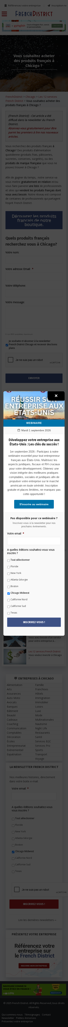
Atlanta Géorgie (19, 579)
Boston (14, 586)
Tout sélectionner (20, 559)
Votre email (15, 533)
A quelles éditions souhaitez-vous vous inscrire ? (31, 551)
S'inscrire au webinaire (34, 504)
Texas (14, 612)
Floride (14, 566)
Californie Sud (18, 606)
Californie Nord (19, 599)
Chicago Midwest (20, 592)
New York (16, 573)
